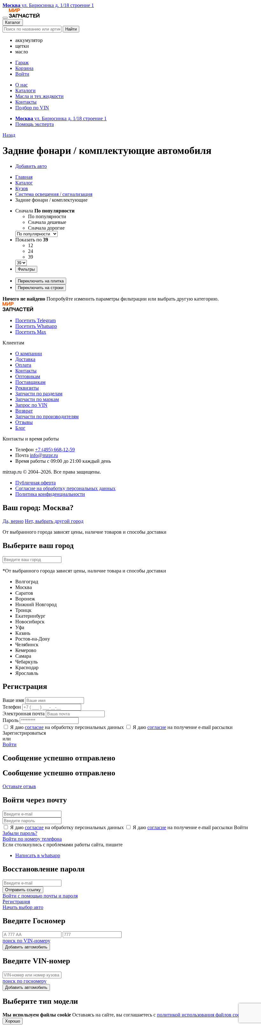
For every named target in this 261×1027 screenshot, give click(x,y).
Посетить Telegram (35, 320)
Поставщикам (30, 382)
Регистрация (16, 901)
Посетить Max (30, 332)
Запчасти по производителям (47, 416)
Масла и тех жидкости (39, 96)
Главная (23, 177)
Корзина (24, 68)
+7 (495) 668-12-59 (55, 449)
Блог (20, 428)
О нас (21, 84)
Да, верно (13, 521)
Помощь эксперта (34, 124)
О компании (28, 353)
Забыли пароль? (20, 833)
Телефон (12, 707)
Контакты (26, 102)
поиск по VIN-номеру (26, 940)
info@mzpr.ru (44, 455)
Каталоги (25, 90)
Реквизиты (27, 388)
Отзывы (24, 422)
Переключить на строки (40, 287)
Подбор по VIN (32, 107)
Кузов (21, 188)
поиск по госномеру (24, 981)
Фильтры (26, 269)
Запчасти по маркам (37, 399)
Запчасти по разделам (38, 393)
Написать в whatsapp (37, 855)
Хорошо (12, 1021)
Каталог (12, 22)
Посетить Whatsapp (36, 326)
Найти (71, 29)
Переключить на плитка (41, 281)
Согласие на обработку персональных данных (65, 488)
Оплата (23, 365)
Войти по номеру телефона (32, 839)
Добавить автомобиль (26, 947)
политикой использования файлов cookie (201, 1014)
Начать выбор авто (23, 907)
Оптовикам (27, 376)
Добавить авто (31, 166)
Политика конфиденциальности (50, 494)
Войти (22, 74)
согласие (34, 727)
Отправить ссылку (23, 889)
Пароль (10, 720)
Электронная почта (24, 713)
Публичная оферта (35, 482)
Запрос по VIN (31, 405)
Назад (9, 135)
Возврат (24, 410)
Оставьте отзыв (19, 786)
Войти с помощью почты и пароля (40, 896)
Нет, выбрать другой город (54, 521)
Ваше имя (13, 700)
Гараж (22, 62)
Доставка (25, 359)
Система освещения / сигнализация (53, 194)
